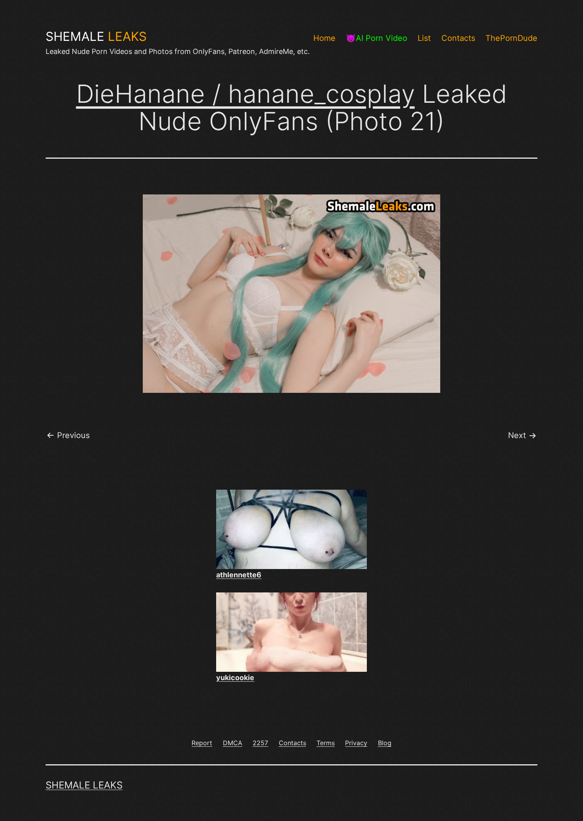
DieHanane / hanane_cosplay (245, 94)
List (424, 38)
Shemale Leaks (84, 785)
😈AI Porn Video (376, 38)
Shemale (96, 36)
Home (324, 38)
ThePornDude (511, 38)
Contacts (458, 38)
